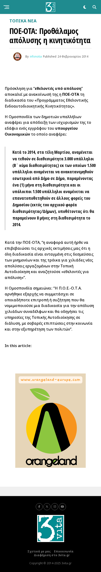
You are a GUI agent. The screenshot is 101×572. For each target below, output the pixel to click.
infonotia (36, 56)
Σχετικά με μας (39, 551)
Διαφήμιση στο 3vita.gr (52, 555)
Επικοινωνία (64, 551)
